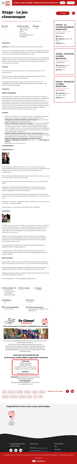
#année (35, 392)
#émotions (22, 396)
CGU (56, 446)
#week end (5, 396)
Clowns (16, 2)
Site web (62, 13)
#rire (35, 396)
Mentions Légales (59, 443)
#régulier (42, 392)
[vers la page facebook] (11, 450)
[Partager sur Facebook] (74, 451)
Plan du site (58, 449)
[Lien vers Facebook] (72, 14)
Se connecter (71, 2)
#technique (14, 396)
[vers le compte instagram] (16, 450)
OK (34, 461)
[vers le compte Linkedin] (21, 450)
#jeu (41, 396)
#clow (4, 392)
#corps (29, 396)
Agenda (22, 2)
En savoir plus (40, 461)
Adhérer (62, 2)
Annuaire (29, 2)
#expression (12, 392)
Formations (37, 2)
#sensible (20, 392)
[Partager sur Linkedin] (71, 392)
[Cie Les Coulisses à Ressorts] (11, 415)
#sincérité (27, 392)
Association (54, 2)
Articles (46, 2)
